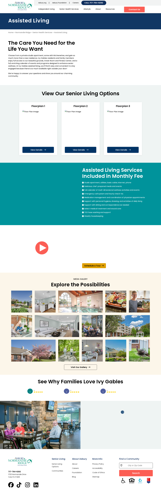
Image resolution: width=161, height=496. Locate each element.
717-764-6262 (96, 3)
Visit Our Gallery (79, 367)
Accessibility (97, 468)
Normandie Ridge (23, 32)
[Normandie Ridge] (20, 6)
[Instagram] (29, 485)
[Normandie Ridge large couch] (57, 326)
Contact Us (134, 9)
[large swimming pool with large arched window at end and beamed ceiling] (80, 301)
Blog (74, 477)
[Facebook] (12, 485)
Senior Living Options (57, 465)
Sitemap (95, 477)
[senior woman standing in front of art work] (139, 301)
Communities (57, 471)
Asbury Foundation (59, 3)
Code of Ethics (98, 472)
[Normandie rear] (127, 326)
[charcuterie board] (115, 301)
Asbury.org (42, 3)
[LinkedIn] (38, 485)
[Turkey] (139, 351)
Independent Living (46, 9)
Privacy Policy (98, 464)
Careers (76, 3)
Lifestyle (87, 9)
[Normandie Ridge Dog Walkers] (68, 351)
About (98, 9)
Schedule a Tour (92, 265)
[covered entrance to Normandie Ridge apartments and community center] (115, 351)
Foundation (77, 472)
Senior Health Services (69, 9)
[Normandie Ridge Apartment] (45, 301)
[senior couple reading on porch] (21, 326)
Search (136, 473)
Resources (110, 9)
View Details (36, 149)
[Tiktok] (21, 485)
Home (10, 32)
